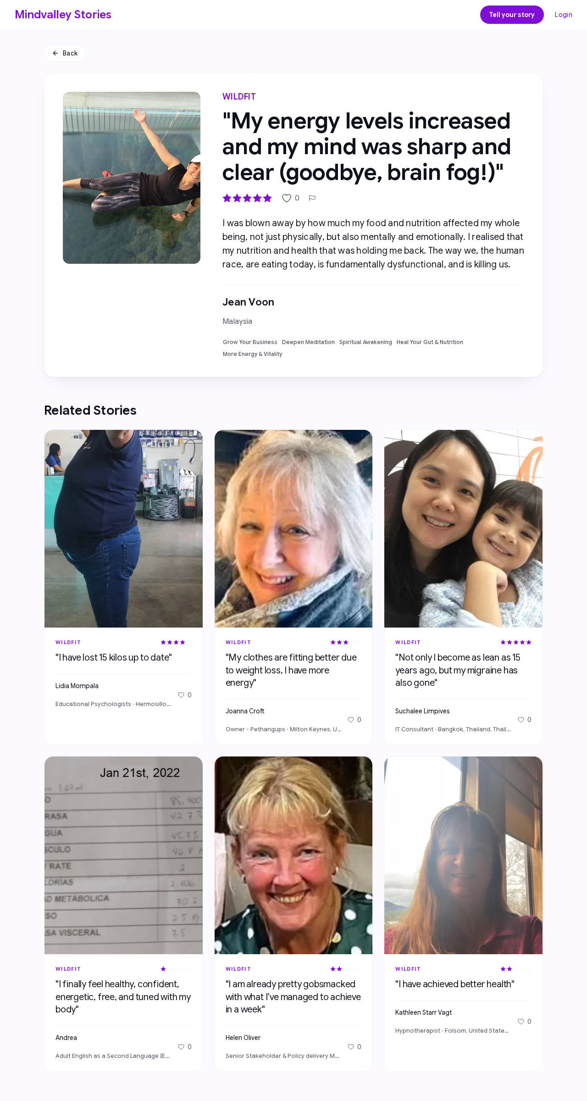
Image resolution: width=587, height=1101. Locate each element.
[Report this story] (312, 198)
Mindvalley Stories (63, 15)
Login (563, 15)
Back (70, 53)
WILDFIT (239, 97)
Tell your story (512, 15)
